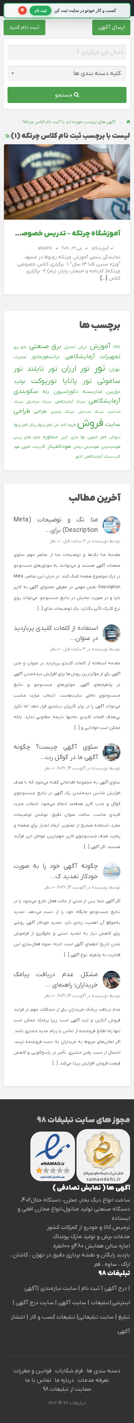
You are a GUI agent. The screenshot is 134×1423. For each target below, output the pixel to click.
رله (46, 391)
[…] (103, 278)
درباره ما (64, 1380)
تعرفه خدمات (93, 1380)
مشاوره (50, 437)
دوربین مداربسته (101, 391)
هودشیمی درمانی (86, 446)
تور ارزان (75, 369)
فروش (90, 423)
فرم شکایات (69, 1371)
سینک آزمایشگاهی (70, 401)
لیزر (64, 437)
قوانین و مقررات (32, 1371)
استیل (69, 347)
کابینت (39, 447)
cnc (116, 347)
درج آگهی (115, 1288)
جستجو (64, 95)
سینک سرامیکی (38, 401)
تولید (20, 381)
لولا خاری (77, 437)
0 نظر (55, 541)
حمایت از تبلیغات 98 (67, 1389)
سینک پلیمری (62, 411)
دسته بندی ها (103, 1371)
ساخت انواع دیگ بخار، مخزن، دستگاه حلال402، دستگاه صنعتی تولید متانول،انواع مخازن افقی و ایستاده (74, 1209)
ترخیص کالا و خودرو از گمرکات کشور (88, 1227)
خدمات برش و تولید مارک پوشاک (91, 1236)
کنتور (79, 456)
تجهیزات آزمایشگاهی (93, 357)
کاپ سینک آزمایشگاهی (102, 456)
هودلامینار (59, 446)
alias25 (45, 248)
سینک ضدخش (91, 411)
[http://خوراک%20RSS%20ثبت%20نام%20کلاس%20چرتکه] (8, 136)
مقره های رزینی (27, 437)
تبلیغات (99, 1302)
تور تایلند (42, 369)
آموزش (100, 346)
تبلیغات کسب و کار (52, 1317)
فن (56, 424)
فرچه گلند (67, 424)
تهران (114, 369)
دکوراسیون (66, 391)
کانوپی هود (22, 446)
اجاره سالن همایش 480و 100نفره (91, 1246)
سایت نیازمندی (58, 1288)
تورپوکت (44, 381)
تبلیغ (123, 1317)
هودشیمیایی (110, 446)
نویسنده (100, 541)
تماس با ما (38, 1380)
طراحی (40, 411)
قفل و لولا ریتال (40, 424)
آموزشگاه (100, 248)
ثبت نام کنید (24, 27)
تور (99, 368)
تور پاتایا (77, 381)
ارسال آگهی (111, 27)
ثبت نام (91, 1288)
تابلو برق (20, 347)
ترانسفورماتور (45, 357)
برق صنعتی (45, 346)
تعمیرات (20, 357)
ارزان (82, 347)
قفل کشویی (97, 437)
